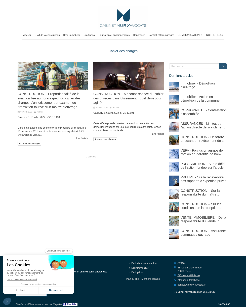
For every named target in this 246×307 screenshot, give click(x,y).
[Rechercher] (223, 66)
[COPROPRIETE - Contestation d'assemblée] (174, 113)
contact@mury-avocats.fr (192, 284)
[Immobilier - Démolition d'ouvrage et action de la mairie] (174, 100)
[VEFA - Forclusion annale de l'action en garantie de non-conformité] (174, 154)
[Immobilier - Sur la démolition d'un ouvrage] (174, 87)
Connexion (224, 303)
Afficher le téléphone (189, 275)
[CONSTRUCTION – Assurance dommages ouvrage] (174, 234)
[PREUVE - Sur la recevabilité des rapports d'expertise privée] (174, 181)
